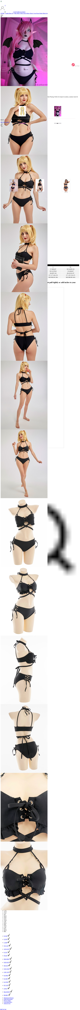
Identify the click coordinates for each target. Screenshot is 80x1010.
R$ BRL (6, 995)
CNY (5, 913)
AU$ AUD (6, 949)
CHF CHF (6, 972)
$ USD (5, 936)
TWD (5, 920)
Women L (18, 69)
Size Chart (77, 66)
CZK (5, 927)
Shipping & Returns (9, 998)
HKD (5, 916)
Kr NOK (6, 982)
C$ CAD (6, 946)
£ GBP (5, 942)
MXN (5, 930)
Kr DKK (6, 975)
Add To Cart (3, 1009)
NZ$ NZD (6, 962)
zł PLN (5, 988)
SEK (5, 924)
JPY (5, 914)
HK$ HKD (6, 959)
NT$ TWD (6, 969)
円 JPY (5, 955)
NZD (5, 917)
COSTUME (16, 12)
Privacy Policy (7, 1000)
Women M (11, 69)
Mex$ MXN (7, 992)
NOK (5, 926)
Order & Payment (8, 999)
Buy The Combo (5, 122)
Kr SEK (6, 978)
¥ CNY (5, 952)
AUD (5, 912)
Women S (4, 69)
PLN (5, 928)
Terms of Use (7, 1003)
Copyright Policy (8, 1002)
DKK (5, 923)
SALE (20, 12)
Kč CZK (6, 985)
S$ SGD (6, 965)
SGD (5, 919)
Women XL (26, 69)
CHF (5, 921)
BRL (5, 931)
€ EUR (5, 939)
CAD (5, 910)
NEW (23, 12)
